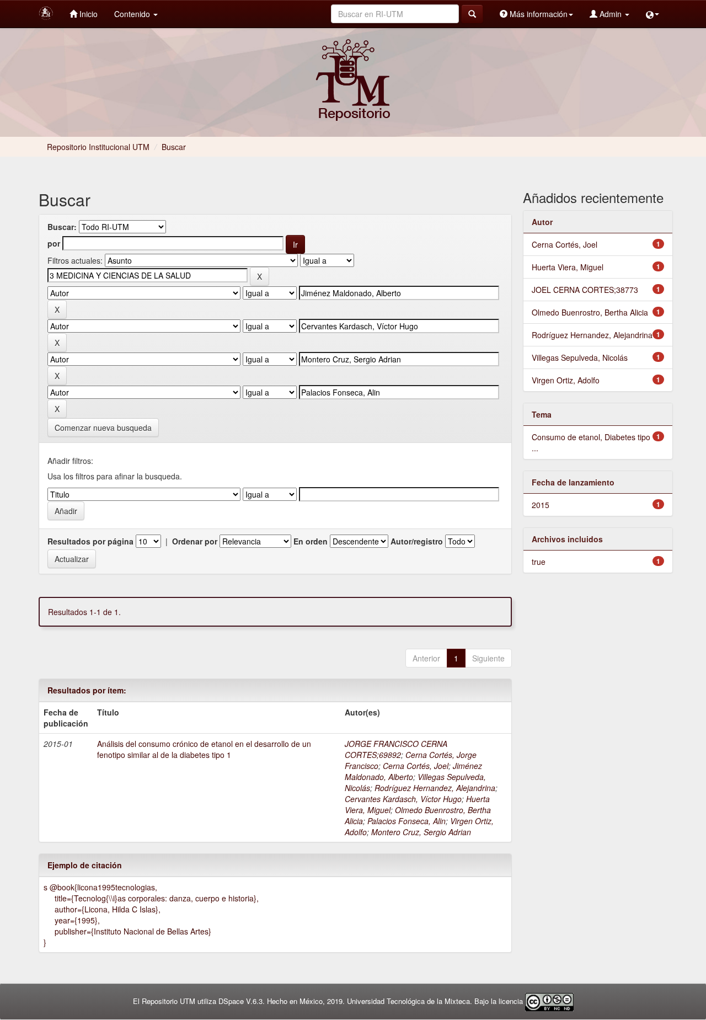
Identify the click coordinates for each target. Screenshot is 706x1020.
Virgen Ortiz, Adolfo (566, 380)
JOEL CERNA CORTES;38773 (585, 289)
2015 (540, 504)
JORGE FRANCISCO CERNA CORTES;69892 (396, 749)
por (53, 243)
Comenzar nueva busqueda (103, 427)
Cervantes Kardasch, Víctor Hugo (403, 798)
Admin (610, 13)
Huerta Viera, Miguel (567, 267)
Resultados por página (90, 541)
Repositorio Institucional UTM (98, 146)
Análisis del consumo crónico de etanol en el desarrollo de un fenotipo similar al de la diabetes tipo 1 (204, 749)
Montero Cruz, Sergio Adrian (421, 831)
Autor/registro (417, 541)
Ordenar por (194, 541)
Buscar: (62, 226)
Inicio (87, 13)
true (538, 561)
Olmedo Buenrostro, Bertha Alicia (590, 312)
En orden (310, 541)
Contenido (133, 13)
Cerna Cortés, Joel (415, 765)
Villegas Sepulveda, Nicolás (580, 357)
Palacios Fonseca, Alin (406, 820)
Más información (537, 13)
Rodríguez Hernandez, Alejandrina (435, 787)
